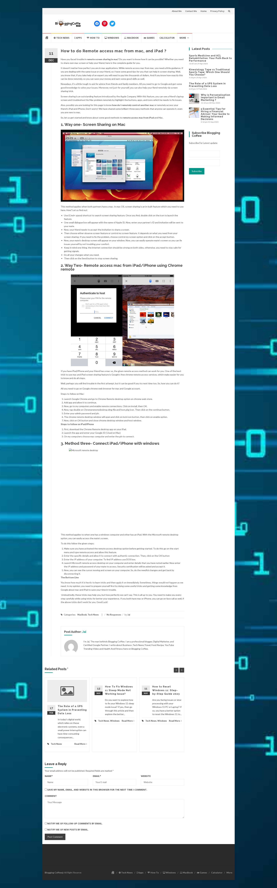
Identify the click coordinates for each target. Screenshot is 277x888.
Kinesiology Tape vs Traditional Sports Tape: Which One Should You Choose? (209, 72)
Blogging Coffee (53, 872)
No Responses (114, 614)
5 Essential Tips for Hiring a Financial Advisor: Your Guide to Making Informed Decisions (215, 114)
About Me (177, 11)
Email (97, 776)
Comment (51, 795)
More (183, 37)
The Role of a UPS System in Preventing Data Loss (72, 710)
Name (49, 776)
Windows (115, 721)
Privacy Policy (217, 11)
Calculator (167, 37)
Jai (128, 614)
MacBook (82, 614)
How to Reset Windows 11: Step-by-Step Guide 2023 (166, 690)
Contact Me (191, 11)
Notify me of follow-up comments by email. (75, 823)
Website (146, 776)
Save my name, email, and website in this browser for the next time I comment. (97, 789)
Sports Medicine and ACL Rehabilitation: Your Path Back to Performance (210, 58)
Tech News (93, 614)
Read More (79, 744)
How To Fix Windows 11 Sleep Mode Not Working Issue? (119, 690)
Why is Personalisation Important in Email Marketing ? (215, 97)
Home (204, 11)
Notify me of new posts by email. (67, 829)
